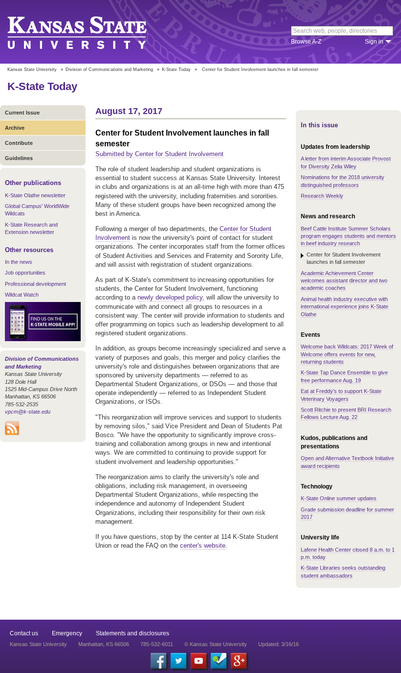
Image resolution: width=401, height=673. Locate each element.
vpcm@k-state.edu (27, 412)
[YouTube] (198, 661)
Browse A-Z (306, 41)
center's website (202, 545)
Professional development (35, 284)
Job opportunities (25, 273)
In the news (18, 262)
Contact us (24, 633)
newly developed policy (169, 297)
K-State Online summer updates (339, 498)
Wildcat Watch (22, 295)
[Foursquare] (218, 661)
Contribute (19, 143)
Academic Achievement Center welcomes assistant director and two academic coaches (344, 280)
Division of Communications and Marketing (109, 69)
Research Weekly (322, 196)
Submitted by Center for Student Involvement (159, 154)
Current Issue (22, 113)
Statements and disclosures (132, 633)
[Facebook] (158, 661)
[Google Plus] (238, 661)
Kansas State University (89, 32)
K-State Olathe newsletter (35, 195)
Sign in (374, 41)
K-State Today (176, 69)
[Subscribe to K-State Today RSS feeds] (12, 433)
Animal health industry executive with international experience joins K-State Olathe (344, 306)
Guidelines (19, 158)
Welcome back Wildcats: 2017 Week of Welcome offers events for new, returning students (347, 354)
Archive (14, 128)
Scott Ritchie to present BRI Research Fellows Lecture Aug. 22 (346, 413)
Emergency (67, 633)
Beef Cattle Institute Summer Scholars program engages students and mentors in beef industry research (348, 236)
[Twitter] (178, 661)
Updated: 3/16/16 (278, 644)
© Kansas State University (215, 644)
